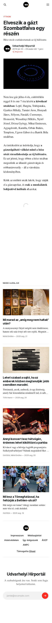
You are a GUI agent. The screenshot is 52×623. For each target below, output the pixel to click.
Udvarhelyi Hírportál (23, 45)
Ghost (32, 551)
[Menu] (47, 4)
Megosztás (19, 52)
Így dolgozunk (30, 540)
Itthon (7, 16)
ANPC (26, 544)
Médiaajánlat (34, 535)
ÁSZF (45, 540)
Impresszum (17, 535)
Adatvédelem (11, 540)
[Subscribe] (45, 595)
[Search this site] (5, 4)
